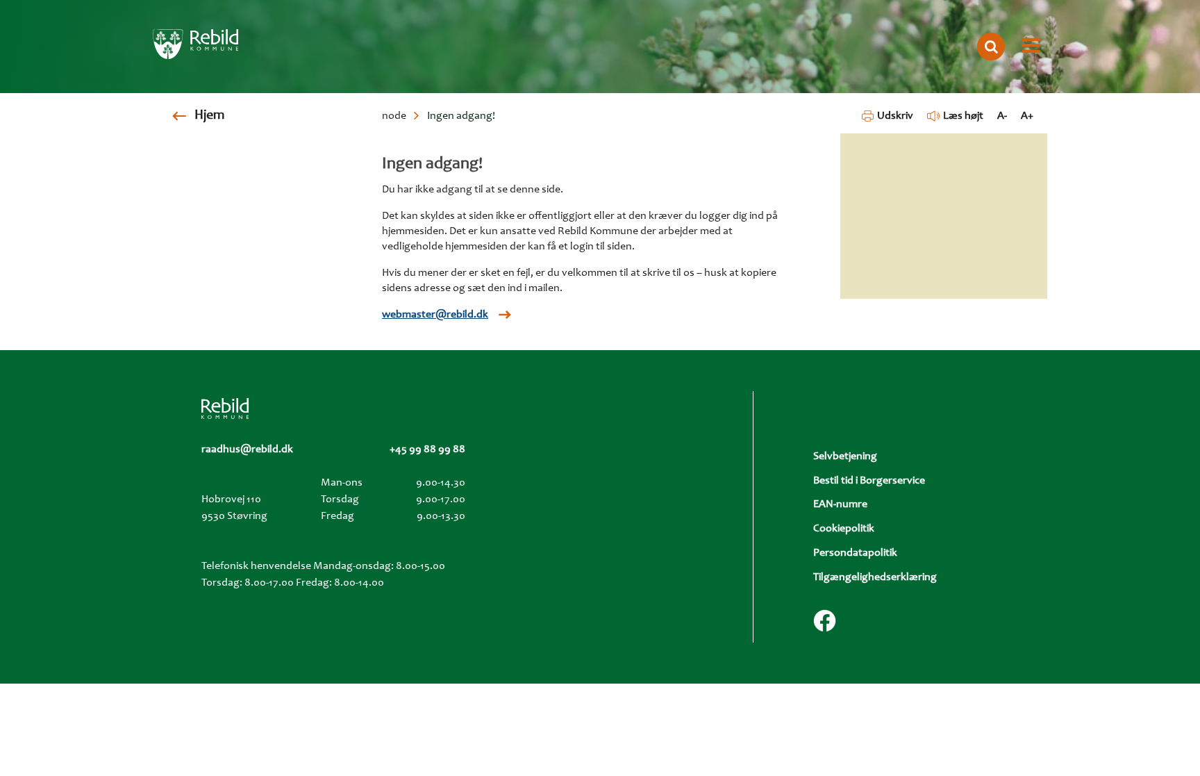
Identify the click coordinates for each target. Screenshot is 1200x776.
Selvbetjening (845, 456)
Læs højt (963, 116)
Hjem (209, 116)
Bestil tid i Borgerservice (869, 480)
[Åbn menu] (1031, 46)
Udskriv (894, 116)
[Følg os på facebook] (824, 620)
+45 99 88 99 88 (427, 449)
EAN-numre (840, 504)
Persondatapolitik (855, 553)
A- (1002, 116)
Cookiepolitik (843, 528)
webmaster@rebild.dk (435, 314)
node (394, 116)
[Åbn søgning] (991, 46)
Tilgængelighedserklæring (875, 577)
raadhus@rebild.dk (247, 449)
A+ (1027, 116)
